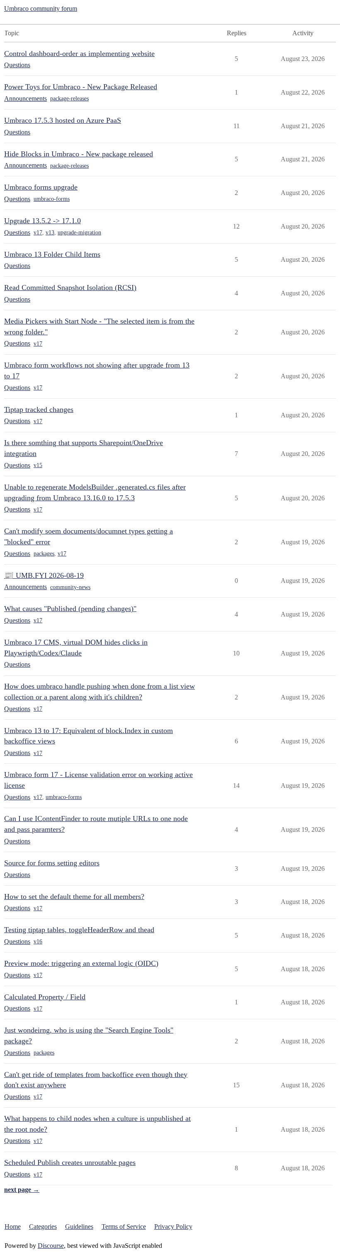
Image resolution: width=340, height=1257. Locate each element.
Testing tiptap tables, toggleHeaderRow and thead (79, 930)
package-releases (69, 98)
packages (44, 554)
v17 (38, 232)
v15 (38, 465)
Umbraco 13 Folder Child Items (52, 254)
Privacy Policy (173, 1226)
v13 (50, 232)
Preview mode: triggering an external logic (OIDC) (81, 963)
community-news (70, 587)
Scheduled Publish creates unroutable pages (70, 1162)
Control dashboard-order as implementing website (79, 53)
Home (13, 1226)
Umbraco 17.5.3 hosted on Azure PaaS (62, 120)
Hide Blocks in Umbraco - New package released (78, 154)
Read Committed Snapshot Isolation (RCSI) (70, 287)
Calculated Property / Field (44, 997)
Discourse (51, 1245)
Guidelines (79, 1226)
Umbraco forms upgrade (41, 187)
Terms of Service (124, 1226)
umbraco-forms (52, 199)
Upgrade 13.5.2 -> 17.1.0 (42, 221)
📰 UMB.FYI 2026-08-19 (44, 575)
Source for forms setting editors (52, 863)
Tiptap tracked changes (38, 409)
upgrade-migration (79, 232)
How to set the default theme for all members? (74, 896)
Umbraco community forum (40, 8)
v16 (38, 941)
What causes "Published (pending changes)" (70, 608)
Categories (43, 1226)
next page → (21, 1189)
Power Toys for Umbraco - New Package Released (80, 87)
